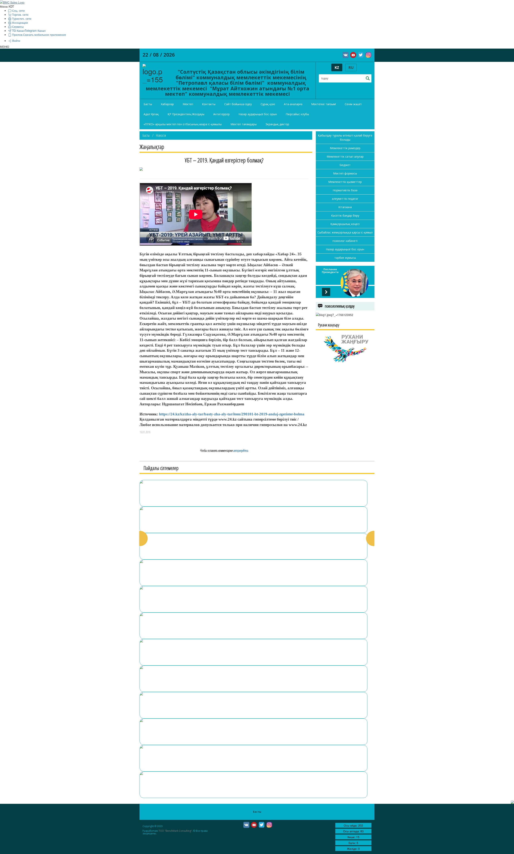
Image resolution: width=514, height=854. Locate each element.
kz (337, 67)
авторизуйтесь (240, 450)
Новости (161, 135)
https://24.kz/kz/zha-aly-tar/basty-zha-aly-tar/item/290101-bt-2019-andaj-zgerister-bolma (231, 414)
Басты (146, 135)
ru (351, 67)
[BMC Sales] (12, 2)
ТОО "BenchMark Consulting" (175, 831)
